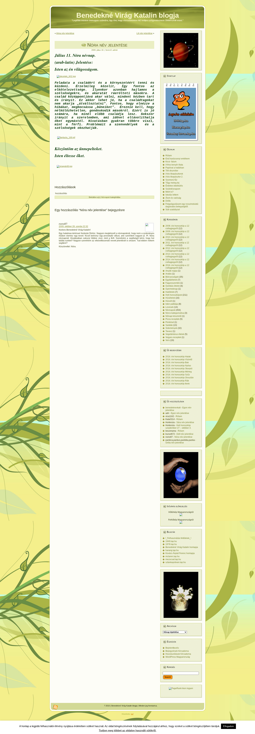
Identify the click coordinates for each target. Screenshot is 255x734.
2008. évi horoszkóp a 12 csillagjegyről (177, 227)
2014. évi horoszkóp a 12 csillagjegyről (177, 260)
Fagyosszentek (172, 283)
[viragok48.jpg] (64, 166)
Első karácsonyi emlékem (177, 158)
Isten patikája (171, 304)
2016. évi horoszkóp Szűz (177, 374)
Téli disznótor (171, 170)
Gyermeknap (171, 289)
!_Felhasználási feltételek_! (178, 538)
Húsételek (170, 298)
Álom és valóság (173, 198)
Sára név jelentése (185, 422)
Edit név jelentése (185, 434)
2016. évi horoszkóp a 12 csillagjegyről (177, 266)
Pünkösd (169, 322)
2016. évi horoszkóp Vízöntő (178, 359)
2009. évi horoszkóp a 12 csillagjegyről (177, 232)
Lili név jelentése (144, 33)
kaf (132, 714)
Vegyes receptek (173, 337)
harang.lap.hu (172, 550)
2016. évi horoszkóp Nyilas (178, 365)
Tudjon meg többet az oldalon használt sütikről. (127, 730)
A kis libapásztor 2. (174, 177)
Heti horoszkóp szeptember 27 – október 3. (178, 426)
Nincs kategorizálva (174, 313)
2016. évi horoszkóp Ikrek (177, 383)
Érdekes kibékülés (174, 186)
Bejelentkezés (172, 648)
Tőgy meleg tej (172, 183)
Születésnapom (172, 189)
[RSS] (55, 707)
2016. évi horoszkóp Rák (177, 380)
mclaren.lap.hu (172, 556)
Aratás (168, 274)
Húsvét (168, 301)
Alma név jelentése (65, 33)
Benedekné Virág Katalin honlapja (181, 547)
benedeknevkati (173, 407)
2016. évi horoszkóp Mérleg (178, 371)
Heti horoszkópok (173, 295)
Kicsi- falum (170, 161)
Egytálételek (171, 280)
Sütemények (171, 328)
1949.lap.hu (171, 541)
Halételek (170, 292)
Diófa (168, 201)
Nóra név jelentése (107, 45)
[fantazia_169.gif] (66, 137)
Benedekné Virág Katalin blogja (127, 15)
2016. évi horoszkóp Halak (178, 356)
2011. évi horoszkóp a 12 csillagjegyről (177, 244)
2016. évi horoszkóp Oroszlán (179, 377)
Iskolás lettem (171, 195)
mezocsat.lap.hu (173, 559)
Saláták (169, 325)
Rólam (168, 155)
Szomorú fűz (171, 180)
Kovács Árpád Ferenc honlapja (180, 553)
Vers (167, 340)
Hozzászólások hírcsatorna (178, 654)
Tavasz (168, 331)
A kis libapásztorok (174, 174)
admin (115, 50)
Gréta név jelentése (174, 442)
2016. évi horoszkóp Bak (177, 362)
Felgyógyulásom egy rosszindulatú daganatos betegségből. (181, 205)
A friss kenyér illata (174, 165)
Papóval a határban (174, 167)
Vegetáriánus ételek (174, 334)
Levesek (169, 307)
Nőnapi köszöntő (173, 316)
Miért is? (169, 192)
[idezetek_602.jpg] (66, 76)
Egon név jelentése (180, 413)
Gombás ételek (172, 286)
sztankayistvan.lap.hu (175, 562)
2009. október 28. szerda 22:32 (73, 226)
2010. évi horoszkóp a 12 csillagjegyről (177, 238)
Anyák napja (171, 271)
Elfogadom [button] (228, 726)
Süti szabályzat (172, 209)
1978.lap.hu (171, 544)
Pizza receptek (172, 319)
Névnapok (105, 197)
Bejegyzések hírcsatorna (177, 651)
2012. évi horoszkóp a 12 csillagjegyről (177, 249)
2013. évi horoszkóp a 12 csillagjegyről (177, 255)
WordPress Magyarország (177, 657)
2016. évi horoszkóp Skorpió (178, 368)
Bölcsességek (172, 277)
